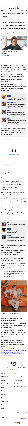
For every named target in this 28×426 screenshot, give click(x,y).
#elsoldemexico (4, 350)
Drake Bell (3, 19)
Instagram (3, 421)
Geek (2, 408)
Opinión (23, 10)
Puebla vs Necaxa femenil (7, 13)
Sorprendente (4, 401)
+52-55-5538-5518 (18, 376)
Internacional (17, 10)
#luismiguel (23, 350)
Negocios (3, 397)
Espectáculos (4, 404)
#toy (14, 350)
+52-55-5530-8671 (18, 380)
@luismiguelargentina (6, 348)
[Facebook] (2, 55)
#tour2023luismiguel (5, 353)
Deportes (3, 394)
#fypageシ (18, 350)
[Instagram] (16, 363)
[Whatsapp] (8, 55)
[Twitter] (5, 55)
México (11, 10)
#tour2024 (11, 350)
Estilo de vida (4, 390)
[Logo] (14, 8)
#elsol (18, 352)
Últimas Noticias (5, 10)
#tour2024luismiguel (15, 353)
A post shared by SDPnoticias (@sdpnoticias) (14, 168)
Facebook (3, 414)
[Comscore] (14, 369)
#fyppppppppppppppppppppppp (8, 352)
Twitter (2, 417)
